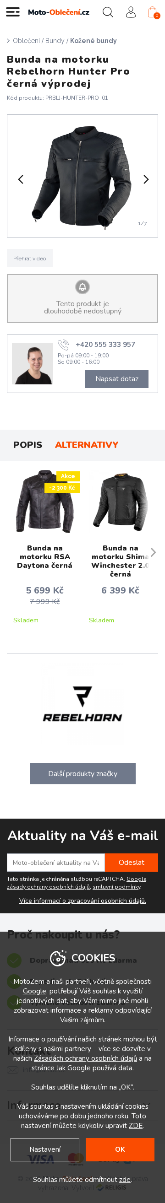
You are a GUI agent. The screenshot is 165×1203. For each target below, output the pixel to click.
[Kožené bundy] (83, 176)
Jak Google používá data (94, 1068)
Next (145, 179)
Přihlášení (130, 12)
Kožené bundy (93, 41)
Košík (157, 15)
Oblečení (26, 41)
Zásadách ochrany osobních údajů (85, 1058)
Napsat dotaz (116, 379)
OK (120, 1149)
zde (125, 1179)
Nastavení (44, 1149)
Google (34, 991)
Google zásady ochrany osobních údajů (76, 882)
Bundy (55, 41)
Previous (20, 179)
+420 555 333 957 (105, 344)
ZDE (136, 1125)
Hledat (107, 12)
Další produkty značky (82, 774)
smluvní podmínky (116, 886)
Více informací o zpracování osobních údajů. (82, 901)
